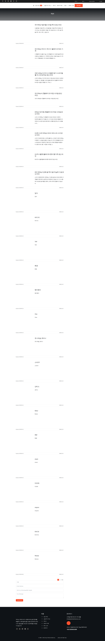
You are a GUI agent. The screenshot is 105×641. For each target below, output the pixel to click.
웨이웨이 (38, 290)
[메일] (16, 1)
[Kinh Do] (24, 539)
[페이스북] (3, 1)
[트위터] (5, 1)
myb (17, 43)
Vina (36, 314)
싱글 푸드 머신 (47, 619)
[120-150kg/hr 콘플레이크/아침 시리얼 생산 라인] (24, 98)
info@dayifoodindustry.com (74, 619)
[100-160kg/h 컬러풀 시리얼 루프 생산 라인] (24, 32)
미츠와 (37, 483)
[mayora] (24, 515)
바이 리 (37, 217)
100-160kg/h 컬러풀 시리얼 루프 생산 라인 (48, 25)
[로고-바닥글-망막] (24, 613)
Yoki (36, 241)
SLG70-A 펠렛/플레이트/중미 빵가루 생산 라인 (49, 155)
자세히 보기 (61, 43)
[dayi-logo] (27, 4)
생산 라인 (46, 616)
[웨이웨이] (24, 297)
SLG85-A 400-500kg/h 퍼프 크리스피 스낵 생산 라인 (49, 134)
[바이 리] (24, 225)
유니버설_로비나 (40, 338)
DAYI (56, 637)
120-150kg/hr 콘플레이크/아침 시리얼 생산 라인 (48, 94)
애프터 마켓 (46, 623)
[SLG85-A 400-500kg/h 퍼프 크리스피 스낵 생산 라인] (24, 138)
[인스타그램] (8, 1)
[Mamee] (24, 563)
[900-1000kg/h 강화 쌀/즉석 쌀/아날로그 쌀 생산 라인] (24, 177)
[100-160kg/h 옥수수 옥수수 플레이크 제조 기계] (24, 56)
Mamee (37, 556)
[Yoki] (24, 249)
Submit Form (19, 600)
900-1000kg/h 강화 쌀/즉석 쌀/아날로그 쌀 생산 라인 (49, 173)
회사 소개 (46, 625)
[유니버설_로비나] (24, 346)
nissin (36, 459)
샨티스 (37, 386)
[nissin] (24, 467)
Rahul (36, 411)
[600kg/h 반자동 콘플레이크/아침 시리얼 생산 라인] (24, 117)
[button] (73, 5)
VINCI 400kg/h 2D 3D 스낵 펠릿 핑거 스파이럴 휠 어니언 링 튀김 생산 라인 (49, 74)
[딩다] (24, 201)
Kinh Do (37, 531)
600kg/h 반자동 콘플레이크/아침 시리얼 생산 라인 (49, 113)
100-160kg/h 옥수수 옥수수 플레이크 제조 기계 (49, 50)
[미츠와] (24, 491)
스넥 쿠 (37, 362)
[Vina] (24, 322)
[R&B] (24, 442)
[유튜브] (11, 1)
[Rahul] (24, 418)
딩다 (36, 193)
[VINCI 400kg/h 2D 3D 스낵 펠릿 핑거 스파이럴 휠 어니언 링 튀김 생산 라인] (24, 79)
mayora (37, 507)
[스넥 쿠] (24, 370)
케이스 (45, 621)
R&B (36, 435)
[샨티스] (24, 394)
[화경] (24, 273)
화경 (36, 266)
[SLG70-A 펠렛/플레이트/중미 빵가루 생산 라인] (24, 158)
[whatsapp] (14, 1)
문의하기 (46, 628)
